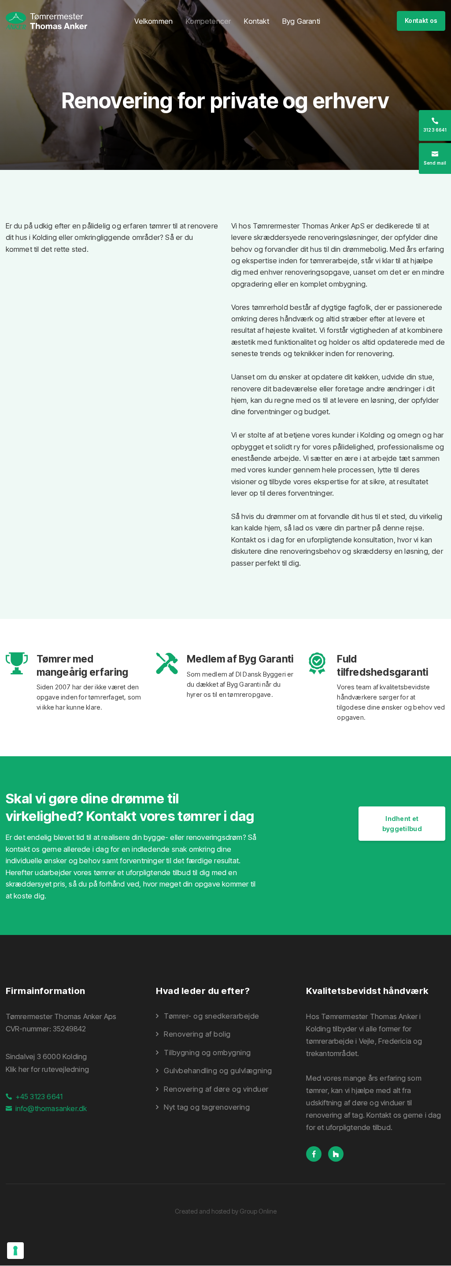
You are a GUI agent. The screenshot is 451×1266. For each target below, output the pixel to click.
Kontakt (256, 21)
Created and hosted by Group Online (226, 1211)
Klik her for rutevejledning (47, 1069)
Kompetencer (208, 21)
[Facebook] (317, 1154)
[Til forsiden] (46, 20)
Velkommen (153, 21)
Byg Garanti (301, 21)
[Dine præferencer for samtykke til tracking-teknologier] (15, 1250)
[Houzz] (339, 1154)
